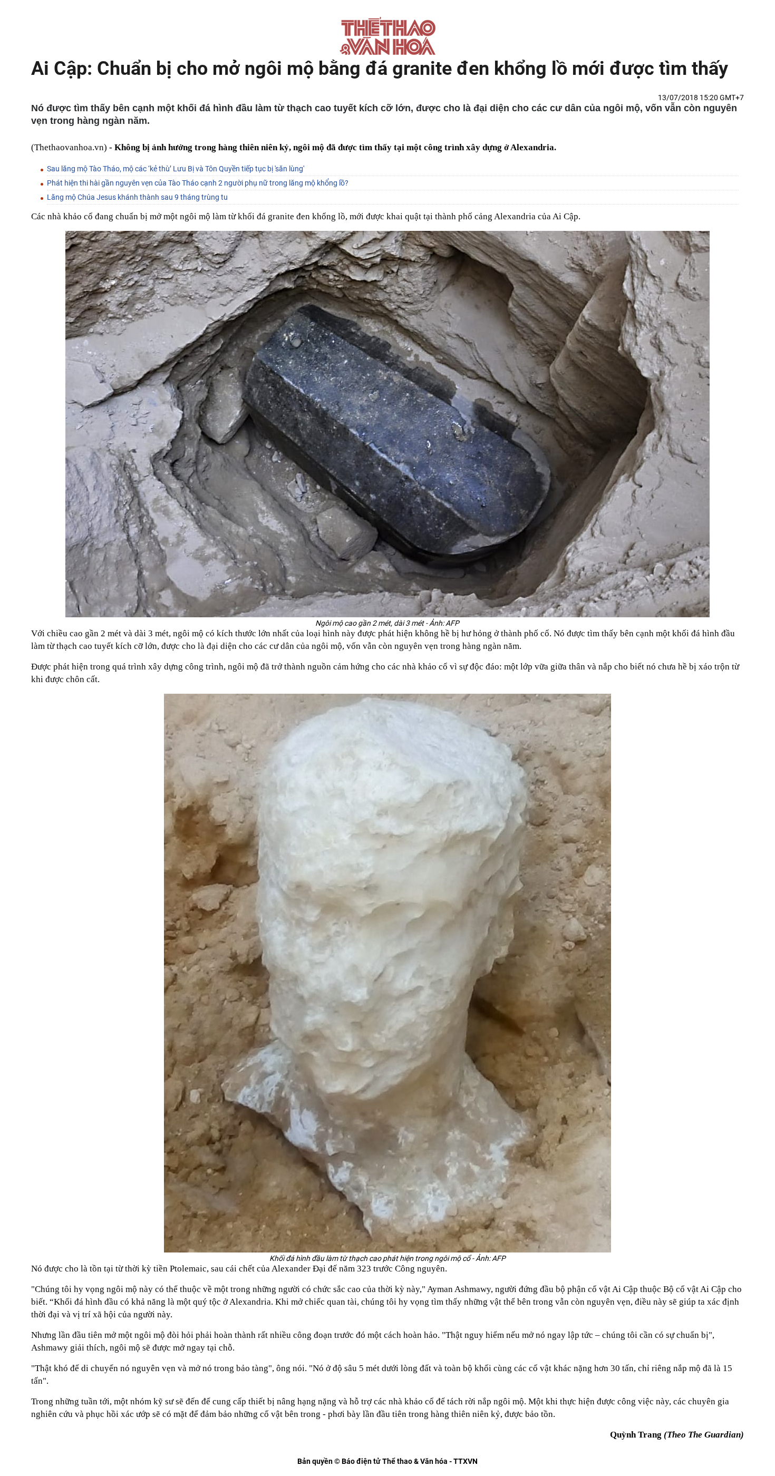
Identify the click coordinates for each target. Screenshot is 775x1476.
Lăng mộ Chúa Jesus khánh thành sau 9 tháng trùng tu (137, 197)
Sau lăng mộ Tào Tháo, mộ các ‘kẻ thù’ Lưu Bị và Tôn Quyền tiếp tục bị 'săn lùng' (175, 168)
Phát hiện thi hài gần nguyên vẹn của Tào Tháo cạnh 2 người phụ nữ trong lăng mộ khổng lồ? (197, 183)
